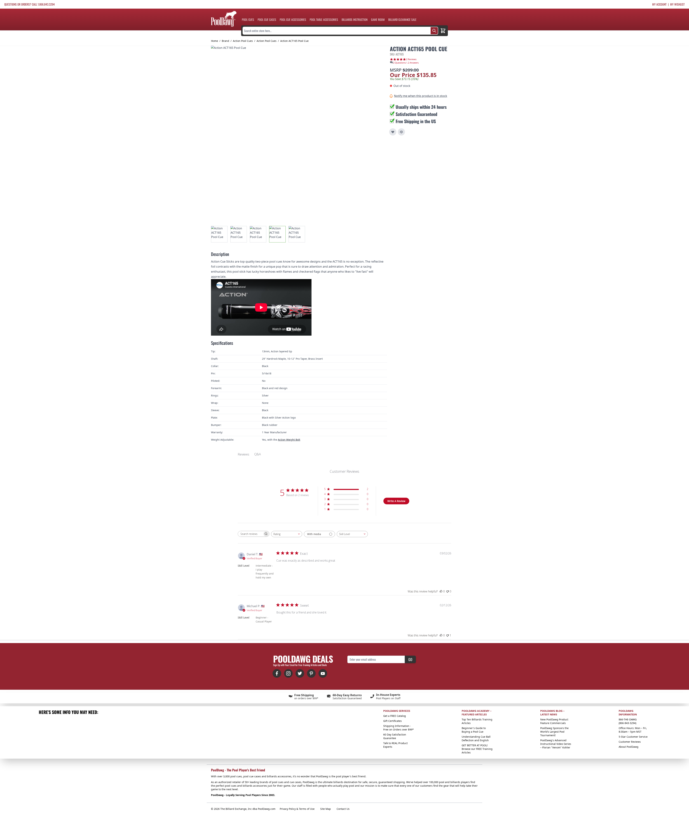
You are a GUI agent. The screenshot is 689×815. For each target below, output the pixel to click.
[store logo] (223, 19)
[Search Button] (434, 31)
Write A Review (396, 501)
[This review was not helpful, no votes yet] (447, 591)
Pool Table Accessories (324, 19)
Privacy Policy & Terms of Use (297, 809)
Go (410, 659)
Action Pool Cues (243, 41)
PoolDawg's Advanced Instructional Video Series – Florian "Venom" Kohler (555, 744)
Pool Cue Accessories (293, 19)
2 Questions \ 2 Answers (406, 62)
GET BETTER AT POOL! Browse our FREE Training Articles (477, 749)
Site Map (325, 809)
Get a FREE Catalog (394, 716)
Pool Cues (248, 19)
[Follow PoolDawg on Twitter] (300, 673)
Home (214, 41)
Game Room (378, 19)
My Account (659, 4)
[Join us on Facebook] (277, 673)
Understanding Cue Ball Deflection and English (476, 738)
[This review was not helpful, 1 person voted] (447, 635)
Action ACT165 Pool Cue (294, 41)
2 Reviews (411, 59)
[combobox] (286, 534)
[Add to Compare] (401, 132)
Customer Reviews (630, 741)
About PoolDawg (628, 746)
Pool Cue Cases (267, 19)
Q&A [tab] (257, 454)
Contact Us (343, 809)
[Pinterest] (311, 673)
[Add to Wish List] (392, 132)
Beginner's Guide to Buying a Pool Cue (474, 729)
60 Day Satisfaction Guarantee (394, 736)
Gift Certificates (392, 721)
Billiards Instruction (354, 19)
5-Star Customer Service (633, 736)
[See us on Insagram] (288, 673)
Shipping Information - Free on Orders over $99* (398, 727)
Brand (225, 41)
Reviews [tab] (243, 454)
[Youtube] (322, 673)
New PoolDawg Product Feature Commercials (554, 721)
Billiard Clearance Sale (402, 19)
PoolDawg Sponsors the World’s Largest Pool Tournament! (554, 731)
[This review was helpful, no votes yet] (441, 591)
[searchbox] (250, 534)
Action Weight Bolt (289, 439)
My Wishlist (677, 4)
